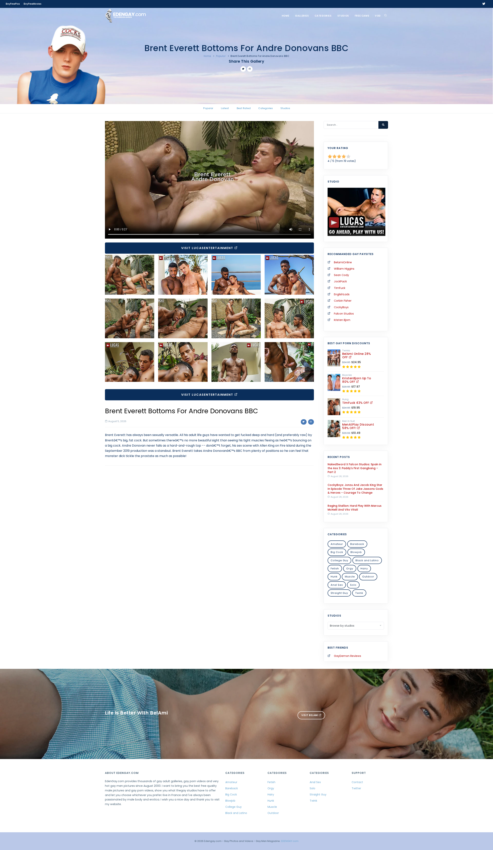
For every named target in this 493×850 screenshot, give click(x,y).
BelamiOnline (343, 262)
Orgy (349, 568)
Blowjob (356, 552)
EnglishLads (342, 294)
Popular (221, 56)
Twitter (356, 788)
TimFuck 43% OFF (356, 403)
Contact (357, 782)
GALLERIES (302, 15)
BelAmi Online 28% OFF (356, 355)
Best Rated (244, 108)
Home (285, 15)
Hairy (364, 568)
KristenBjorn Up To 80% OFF (356, 380)
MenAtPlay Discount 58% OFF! (358, 426)
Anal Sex (337, 585)
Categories (323, 15)
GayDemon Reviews (347, 656)
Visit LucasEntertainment (207, 248)
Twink (359, 593)
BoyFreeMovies (32, 3)
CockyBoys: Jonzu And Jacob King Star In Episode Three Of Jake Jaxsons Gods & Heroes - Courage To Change (355, 489)
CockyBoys (341, 307)
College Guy (339, 560)
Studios (343, 15)
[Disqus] (209, 521)
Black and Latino (367, 560)
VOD (378, 15)
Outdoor (368, 576)
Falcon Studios (344, 314)
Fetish (335, 568)
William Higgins (344, 269)
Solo (353, 585)
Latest (225, 108)
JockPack (340, 281)
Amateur (337, 544)
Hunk (334, 576)
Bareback (357, 544)
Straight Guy (339, 593)
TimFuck (339, 288)
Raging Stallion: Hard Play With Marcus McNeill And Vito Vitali (354, 508)
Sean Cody (341, 275)
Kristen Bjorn (342, 320)
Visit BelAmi (310, 715)
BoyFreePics (13, 3)
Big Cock (337, 552)
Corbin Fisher (342, 301)
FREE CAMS (362, 15)
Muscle (350, 576)
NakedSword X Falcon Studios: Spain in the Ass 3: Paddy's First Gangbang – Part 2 (354, 468)
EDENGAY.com (289, 841)
